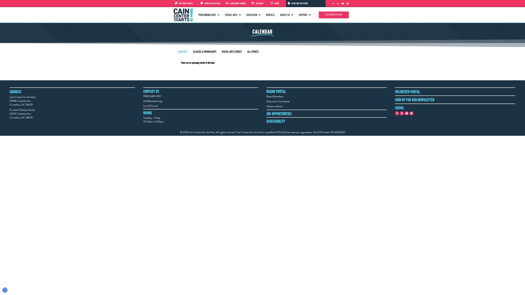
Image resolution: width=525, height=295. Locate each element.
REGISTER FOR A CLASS (212, 3)
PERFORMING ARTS (207, 15)
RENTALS (270, 15)
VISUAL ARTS (231, 15)
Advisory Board (274, 106)
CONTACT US (151, 91)
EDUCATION (251, 15)
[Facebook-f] (333, 4)
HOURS (277, 3)
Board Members (275, 96)
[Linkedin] (347, 4)
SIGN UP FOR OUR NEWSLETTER (414, 99)
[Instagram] (338, 4)
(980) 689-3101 (152, 96)
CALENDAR (259, 3)
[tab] (182, 51)
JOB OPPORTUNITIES (279, 113)
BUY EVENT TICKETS (186, 3)
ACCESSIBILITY (275, 121)
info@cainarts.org (152, 101)
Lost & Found (150, 106)
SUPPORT (303, 15)
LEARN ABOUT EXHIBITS (238, 3)
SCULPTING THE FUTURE (299, 3)
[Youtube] (343, 4)
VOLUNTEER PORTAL (407, 91)
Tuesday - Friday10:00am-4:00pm (153, 120)
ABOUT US (285, 15)
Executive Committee (278, 101)
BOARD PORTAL (276, 91)
